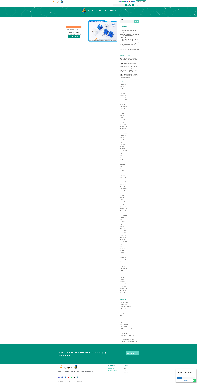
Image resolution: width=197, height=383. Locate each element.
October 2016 (123, 292)
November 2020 (123, 184)
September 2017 (123, 268)
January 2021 (123, 179)
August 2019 (123, 217)
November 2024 (123, 128)
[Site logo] (57, 1)
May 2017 (122, 277)
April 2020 (122, 199)
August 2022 (123, 153)
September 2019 (123, 215)
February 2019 (123, 230)
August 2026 (123, 84)
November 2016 (123, 290)
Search (121, 19)
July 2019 (122, 219)
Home (95, 15)
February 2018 (123, 257)
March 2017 (122, 281)
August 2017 (123, 270)
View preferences (191, 377)
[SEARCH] (126, 5)
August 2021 (123, 164)
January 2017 (123, 286)
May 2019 (122, 224)
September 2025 (123, 106)
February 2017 (123, 284)
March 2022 (122, 162)
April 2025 (122, 117)
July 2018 (122, 246)
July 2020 (122, 193)
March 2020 (122, 201)
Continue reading (73, 36)
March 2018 (122, 255)
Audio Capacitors (124, 309)
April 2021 (122, 173)
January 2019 (123, 233)
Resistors (122, 317)
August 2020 (123, 190)
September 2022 (123, 150)
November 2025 (123, 102)
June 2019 (122, 221)
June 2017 (122, 275)
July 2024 (122, 137)
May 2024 (122, 142)
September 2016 (123, 295)
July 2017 (122, 272)
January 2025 (123, 124)
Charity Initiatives (123, 326)
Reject (184, 377)
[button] (194, 370)
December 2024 (123, 126)
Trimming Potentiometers (125, 306)
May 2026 (122, 88)
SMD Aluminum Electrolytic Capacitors (128, 339)
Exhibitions (122, 313)
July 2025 (122, 111)
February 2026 (123, 95)
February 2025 (123, 122)
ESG (121, 322)
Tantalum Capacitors (124, 304)
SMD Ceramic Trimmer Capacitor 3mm (128, 341)
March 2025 (122, 119)
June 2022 (122, 157)
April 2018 (122, 252)
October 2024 (123, 131)
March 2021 (122, 175)
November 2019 (123, 210)
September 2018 (123, 241)
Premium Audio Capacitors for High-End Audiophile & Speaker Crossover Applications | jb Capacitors (129, 44)
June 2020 (122, 195)
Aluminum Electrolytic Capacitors (127, 320)
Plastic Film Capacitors (125, 333)
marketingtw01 (75, 34)
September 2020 (123, 188)
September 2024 (123, 133)
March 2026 (122, 93)
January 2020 (123, 206)
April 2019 (122, 226)
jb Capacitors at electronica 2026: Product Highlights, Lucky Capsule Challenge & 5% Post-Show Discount (128, 30)
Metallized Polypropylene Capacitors (128, 328)
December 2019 (123, 208)
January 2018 (123, 259)
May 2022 (122, 159)
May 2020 (122, 197)
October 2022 (123, 148)
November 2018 (123, 237)
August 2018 (123, 244)
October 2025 (123, 104)
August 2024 (123, 135)
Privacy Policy (186, 380)
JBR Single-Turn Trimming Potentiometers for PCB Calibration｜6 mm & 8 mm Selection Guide (129, 39)
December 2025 (123, 99)
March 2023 (122, 144)
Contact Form (141, 1)
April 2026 (122, 91)
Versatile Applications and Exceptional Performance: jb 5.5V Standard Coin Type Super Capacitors (128, 60)
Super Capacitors (124, 302)
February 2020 (123, 204)
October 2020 (123, 186)
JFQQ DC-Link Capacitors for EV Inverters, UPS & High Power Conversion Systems (129, 49)
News (121, 315)
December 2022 (123, 146)
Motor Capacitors (124, 331)
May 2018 (122, 250)
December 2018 (123, 235)
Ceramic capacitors (124, 324)
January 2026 (123, 97)
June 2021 (122, 168)
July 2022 (122, 155)
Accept (179, 377)
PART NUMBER (141, 5)
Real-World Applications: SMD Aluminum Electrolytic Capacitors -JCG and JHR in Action (129, 76)
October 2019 (123, 213)
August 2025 (123, 108)
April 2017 (122, 279)
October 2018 (123, 239)
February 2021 (123, 177)
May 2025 (122, 115)
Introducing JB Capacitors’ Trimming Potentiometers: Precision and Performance (73, 30)
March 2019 (122, 228)
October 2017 (123, 266)
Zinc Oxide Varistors (124, 311)
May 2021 (122, 170)
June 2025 (122, 113)
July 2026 (122, 86)
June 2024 (122, 139)
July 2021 (122, 166)
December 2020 (123, 182)
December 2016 (123, 288)
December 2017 (123, 261)
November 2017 (123, 264)
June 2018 (122, 248)
